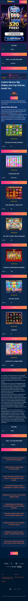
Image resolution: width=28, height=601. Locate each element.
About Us (17, 574)
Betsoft (17, 113)
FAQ (2, 574)
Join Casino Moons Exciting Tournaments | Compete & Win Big (14, 486)
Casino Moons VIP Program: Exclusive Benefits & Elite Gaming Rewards (14, 506)
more (25, 374)
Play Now (23, 2)
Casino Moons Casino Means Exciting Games (14, 468)
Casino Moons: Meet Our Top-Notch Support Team (7, 578)
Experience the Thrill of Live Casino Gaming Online (14, 496)
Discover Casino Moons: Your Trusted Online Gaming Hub (14, 514)
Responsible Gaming (19, 577)
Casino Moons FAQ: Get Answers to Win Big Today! (14, 523)
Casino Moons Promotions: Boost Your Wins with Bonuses (14, 459)
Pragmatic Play (5, 114)
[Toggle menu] (2, 2)
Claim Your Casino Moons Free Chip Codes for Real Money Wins (14, 542)
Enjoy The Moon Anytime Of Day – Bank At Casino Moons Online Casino (14, 478)
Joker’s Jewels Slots (6, 78)
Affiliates (4, 581)
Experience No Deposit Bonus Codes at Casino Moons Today (14, 533)
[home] (11, 3)
